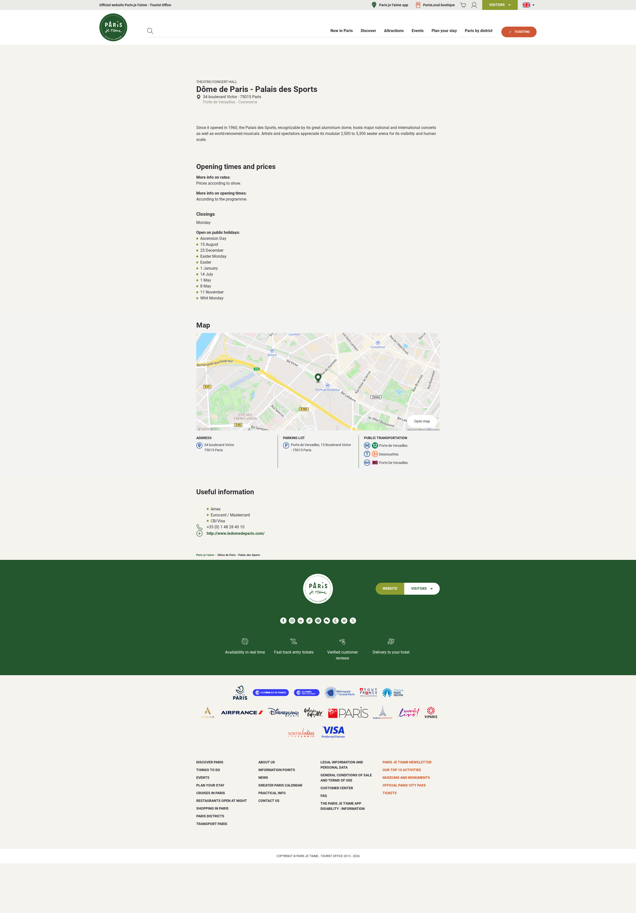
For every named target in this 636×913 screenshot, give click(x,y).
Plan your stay (210, 785)
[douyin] (335, 621)
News (263, 778)
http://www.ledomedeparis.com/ (236, 533)
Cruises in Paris (210, 793)
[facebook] (283, 621)
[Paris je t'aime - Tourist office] (113, 27)
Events (202, 778)
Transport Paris (211, 824)
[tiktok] (309, 621)
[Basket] (463, 5)
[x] (353, 621)
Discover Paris (209, 762)
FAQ (323, 796)
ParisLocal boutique (439, 5)
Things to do (208, 770)
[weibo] (344, 621)
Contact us (268, 801)
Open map (422, 421)
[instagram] (292, 621)
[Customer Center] (474, 5)
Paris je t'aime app (393, 5)
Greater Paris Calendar (280, 785)
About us (266, 762)
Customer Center (336, 788)
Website (390, 588)
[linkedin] (301, 621)
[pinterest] (318, 621)
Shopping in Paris (212, 808)
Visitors (419, 588)
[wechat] (327, 621)
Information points (276, 770)
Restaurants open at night (221, 801)
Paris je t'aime (205, 555)
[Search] (150, 31)
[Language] (530, 5)
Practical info (272, 793)
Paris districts (210, 816)
